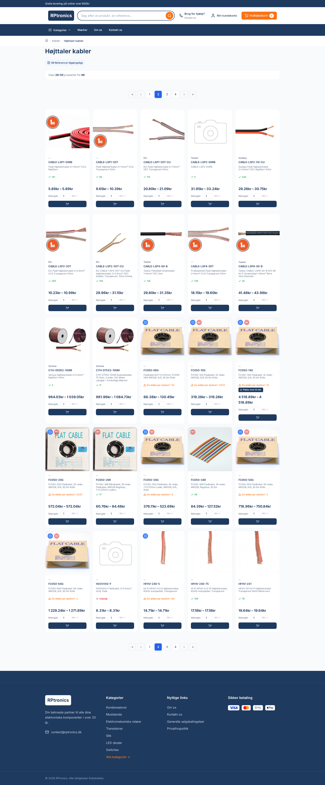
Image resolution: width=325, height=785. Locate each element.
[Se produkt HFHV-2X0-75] (210, 581)
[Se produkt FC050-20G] (67, 477)
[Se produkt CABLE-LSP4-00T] (210, 264)
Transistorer (114, 728)
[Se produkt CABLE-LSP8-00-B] (257, 264)
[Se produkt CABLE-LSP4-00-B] (162, 264)
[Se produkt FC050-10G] (210, 371)
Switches (112, 750)
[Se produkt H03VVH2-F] (115, 581)
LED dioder (114, 743)
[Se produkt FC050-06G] (162, 371)
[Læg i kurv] (67, 204)
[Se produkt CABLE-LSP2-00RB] (210, 159)
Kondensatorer (116, 707)
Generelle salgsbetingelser (185, 721)
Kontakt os (115, 29)
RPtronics (61, 15)
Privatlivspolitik (177, 728)
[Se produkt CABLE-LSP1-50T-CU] (162, 159)
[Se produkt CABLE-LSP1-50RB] (67, 159)
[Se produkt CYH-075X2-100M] (115, 371)
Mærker (82, 29)
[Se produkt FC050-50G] (257, 477)
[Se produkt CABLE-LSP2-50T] (67, 264)
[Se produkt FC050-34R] (210, 477)
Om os (98, 29)
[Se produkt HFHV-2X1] (257, 581)
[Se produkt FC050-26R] (115, 477)
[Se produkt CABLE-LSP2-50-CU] (257, 159)
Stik (108, 736)
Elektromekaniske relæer (123, 721)
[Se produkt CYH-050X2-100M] (67, 371)
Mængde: (53, 196)
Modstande (114, 714)
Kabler (56, 40)
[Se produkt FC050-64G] (67, 581)
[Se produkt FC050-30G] (162, 477)
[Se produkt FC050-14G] (257, 371)
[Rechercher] (169, 15)
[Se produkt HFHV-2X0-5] (162, 581)
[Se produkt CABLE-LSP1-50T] (115, 159)
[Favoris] (84, 115)
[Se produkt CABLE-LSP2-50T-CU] (115, 264)
